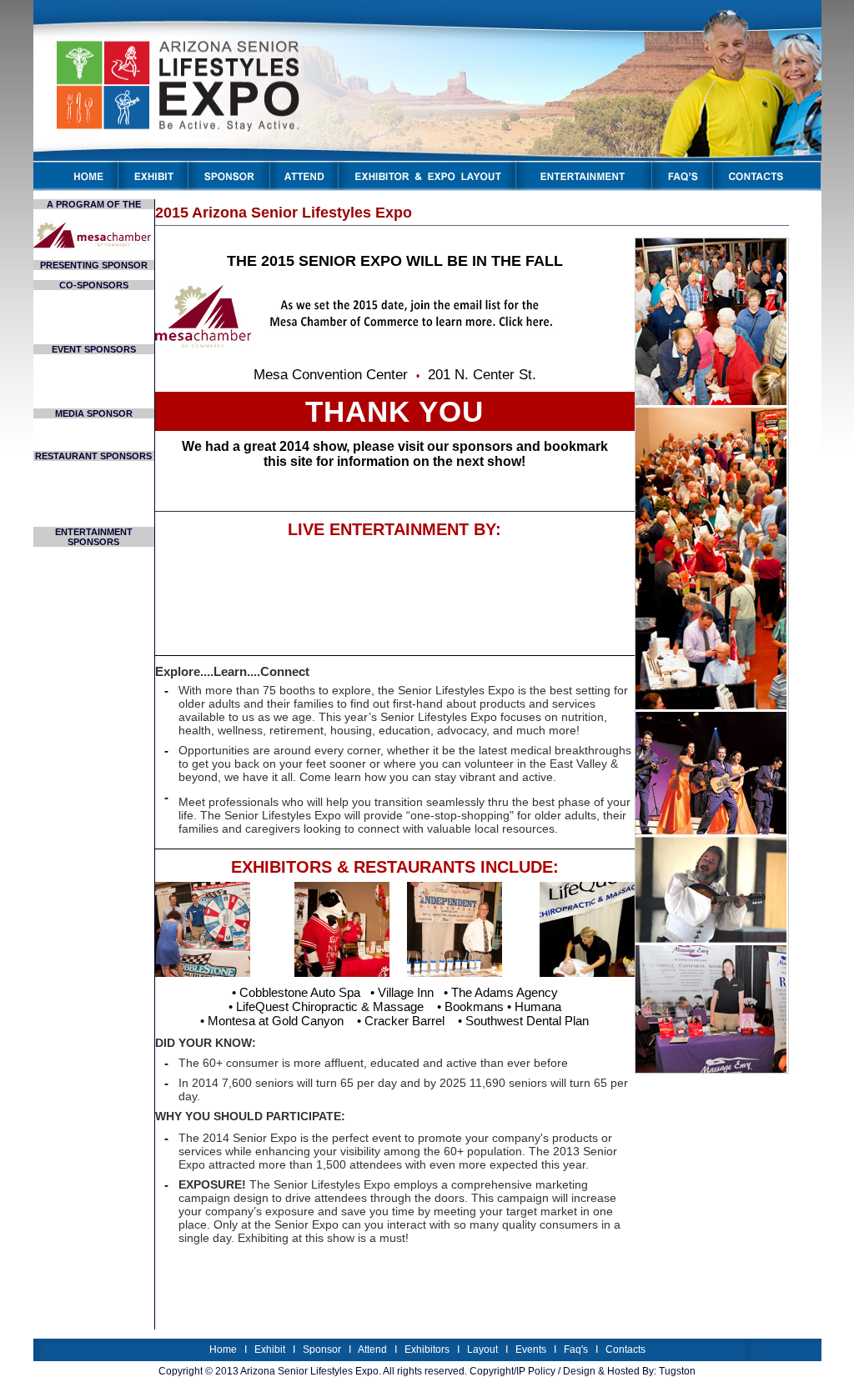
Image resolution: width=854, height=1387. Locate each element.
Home (223, 1349)
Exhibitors (427, 1349)
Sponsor (322, 1349)
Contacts (625, 1349)
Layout (482, 1349)
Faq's (576, 1349)
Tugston (677, 1371)
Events (530, 1349)
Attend (372, 1349)
